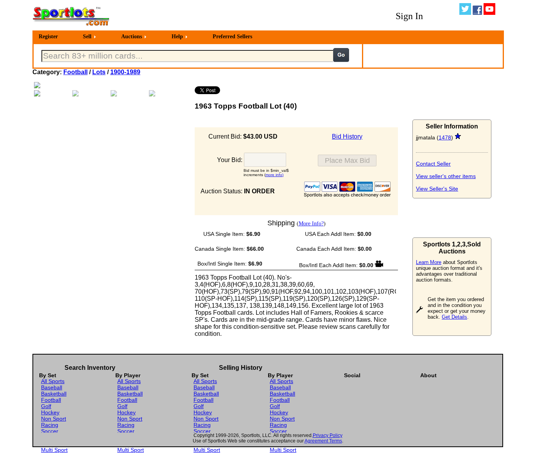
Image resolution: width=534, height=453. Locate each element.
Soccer (49, 431)
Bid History (347, 136)
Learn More (428, 262)
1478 (445, 137)
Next (199, 89)
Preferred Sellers (232, 36)
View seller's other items (446, 176)
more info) (274, 175)
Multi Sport (54, 450)
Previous (22, 89)
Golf (46, 406)
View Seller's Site (437, 188)
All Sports (53, 381)
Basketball (53, 394)
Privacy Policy (327, 435)
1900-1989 (125, 72)
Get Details (454, 317)
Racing (49, 425)
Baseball (51, 387)
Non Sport (53, 419)
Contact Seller (433, 164)
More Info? (311, 223)
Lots (99, 72)
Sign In (409, 16)
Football (75, 72)
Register (48, 36)
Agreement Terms (323, 441)
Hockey (50, 412)
